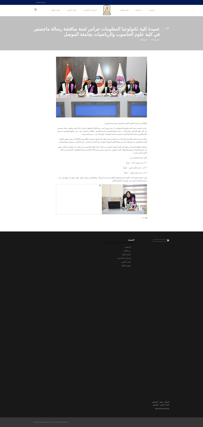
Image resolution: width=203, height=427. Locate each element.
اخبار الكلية (143, 40)
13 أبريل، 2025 (155, 40)
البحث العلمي (71, 10)
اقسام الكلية (124, 10)
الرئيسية (152, 10)
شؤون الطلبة (55, 10)
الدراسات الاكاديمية (90, 10)
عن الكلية (138, 10)
